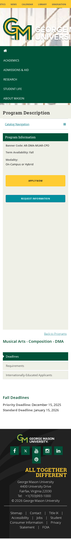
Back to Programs (55, 334)
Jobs (40, 517)
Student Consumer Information (36, 520)
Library (42, 4)
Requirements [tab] (15, 366)
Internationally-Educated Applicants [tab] (29, 375)
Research (10, 79)
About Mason (13, 98)
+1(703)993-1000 (38, 496)
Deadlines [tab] (12, 356)
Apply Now (35, 180)
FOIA (45, 527)
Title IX (53, 513)
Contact (35, 513)
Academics (11, 60)
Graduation (59, 4)
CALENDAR (27, 4)
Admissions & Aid (16, 70)
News (14, 4)
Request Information (35, 198)
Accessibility (20, 517)
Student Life (12, 89)
